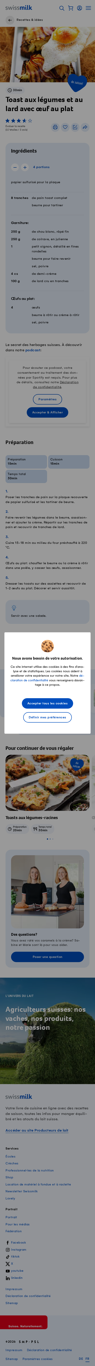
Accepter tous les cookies (47, 703)
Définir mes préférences (47, 717)
